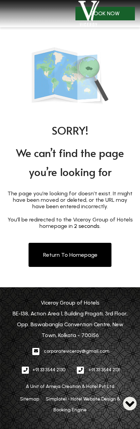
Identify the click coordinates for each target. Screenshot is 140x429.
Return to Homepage (70, 255)
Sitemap (29, 399)
